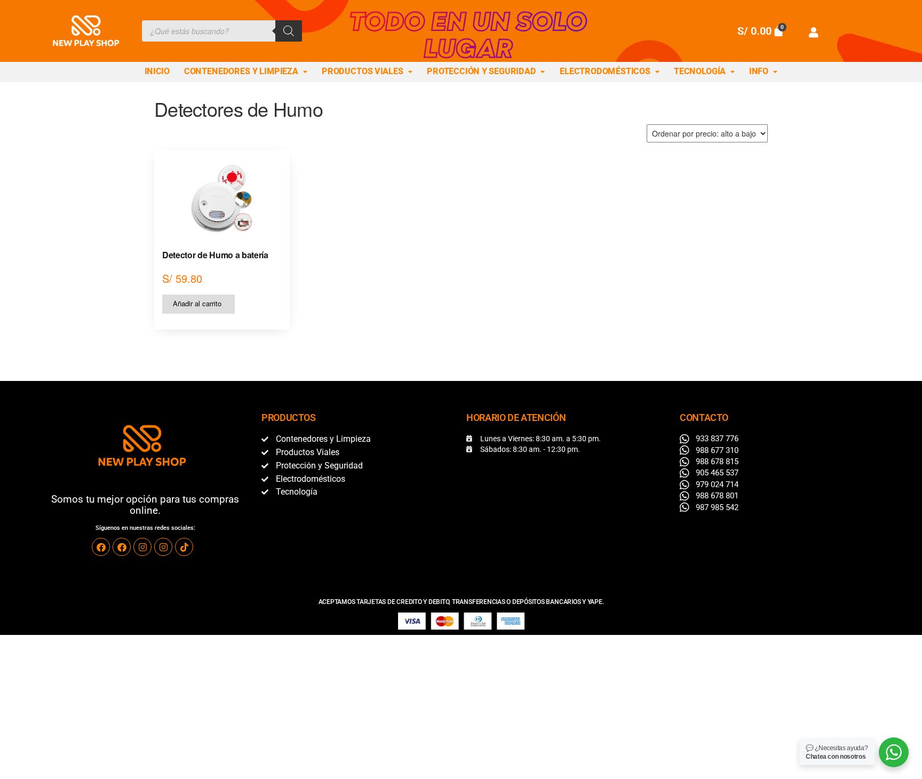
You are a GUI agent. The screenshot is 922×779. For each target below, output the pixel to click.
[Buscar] (288, 31)
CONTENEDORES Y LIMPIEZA (241, 71)
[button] (246, 72)
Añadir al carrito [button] (197, 303)
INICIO (157, 71)
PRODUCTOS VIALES (362, 71)
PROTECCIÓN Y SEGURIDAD (481, 71)
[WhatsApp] (894, 752)
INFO (758, 71)
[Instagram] (142, 547)
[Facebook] (101, 547)
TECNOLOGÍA (700, 71)
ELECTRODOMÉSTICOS (605, 71)
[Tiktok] (184, 547)
